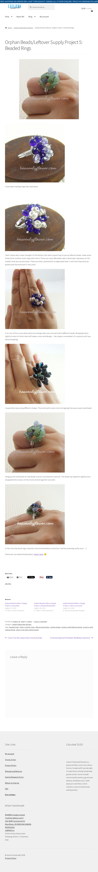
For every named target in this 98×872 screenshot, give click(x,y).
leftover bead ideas (42, 627)
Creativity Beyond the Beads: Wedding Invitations (70, 637)
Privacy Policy (10, 765)
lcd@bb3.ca (9, 830)
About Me (20, 16)
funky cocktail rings (27, 627)
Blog (30, 16)
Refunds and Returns (13, 771)
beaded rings (14, 627)
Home (10, 28)
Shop (7, 16)
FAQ (6, 789)
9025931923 (10, 827)
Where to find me (12, 783)
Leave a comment (40, 621)
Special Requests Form (14, 777)
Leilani (29, 621)
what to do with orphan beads (27, 630)
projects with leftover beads (71, 627)
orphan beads (55, 627)
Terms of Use (10, 759)
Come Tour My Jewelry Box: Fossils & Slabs (25, 637)
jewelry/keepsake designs (23, 28)
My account (44, 16)
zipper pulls (38, 554)
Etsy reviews (10, 794)
